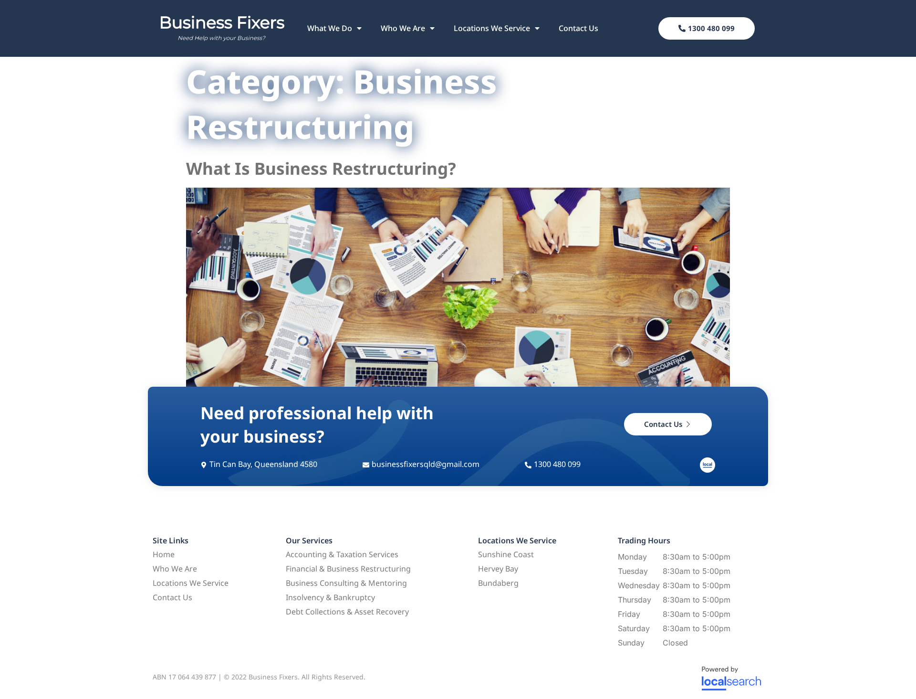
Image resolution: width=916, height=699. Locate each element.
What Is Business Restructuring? (321, 168)
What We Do (329, 28)
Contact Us (578, 28)
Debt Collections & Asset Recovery (347, 611)
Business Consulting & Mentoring (346, 583)
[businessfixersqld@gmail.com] (366, 465)
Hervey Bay (498, 568)
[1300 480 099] (528, 465)
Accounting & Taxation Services (342, 554)
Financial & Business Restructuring (348, 568)
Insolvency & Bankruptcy (330, 597)
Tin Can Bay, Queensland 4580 (263, 464)
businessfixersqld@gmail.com (425, 464)
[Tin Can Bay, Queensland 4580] (203, 465)
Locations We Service (492, 28)
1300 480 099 (557, 464)
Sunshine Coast (506, 554)
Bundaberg (498, 583)
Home (164, 554)
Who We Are (403, 28)
